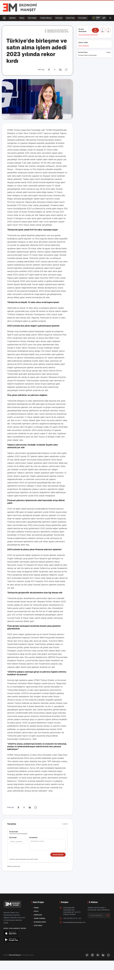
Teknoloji (58, 18)
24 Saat (95, 30)
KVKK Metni (38, 925)
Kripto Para (70, 18)
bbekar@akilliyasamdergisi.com (74, 922)
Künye (36, 911)
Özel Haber (32, 18)
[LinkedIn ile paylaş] (60, 69)
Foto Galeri (82, 18)
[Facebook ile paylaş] (49, 69)
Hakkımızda (38, 915)
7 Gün (102, 30)
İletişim (36, 908)
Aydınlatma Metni (40, 922)
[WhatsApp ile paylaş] (66, 69)
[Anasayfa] (4, 18)
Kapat (109, 52)
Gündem (12, 18)
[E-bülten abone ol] (108, 915)
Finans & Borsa (45, 18)
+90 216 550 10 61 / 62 (72, 918)
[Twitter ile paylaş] (54, 69)
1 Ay (108, 30)
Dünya (21, 18)
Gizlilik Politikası (39, 918)
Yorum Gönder (58, 855)
